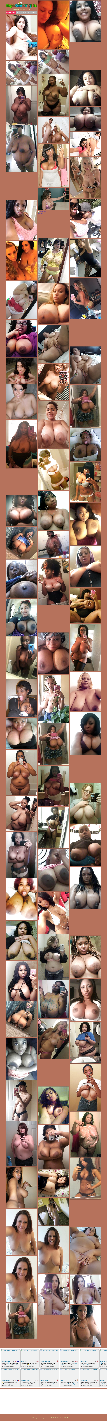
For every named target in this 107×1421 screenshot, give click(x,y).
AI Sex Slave (10, 12)
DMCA (64, 1418)
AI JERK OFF (21, 12)
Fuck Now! (32, 12)
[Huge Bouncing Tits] (21, 5)
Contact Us (71, 1418)
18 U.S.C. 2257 (55, 1418)
